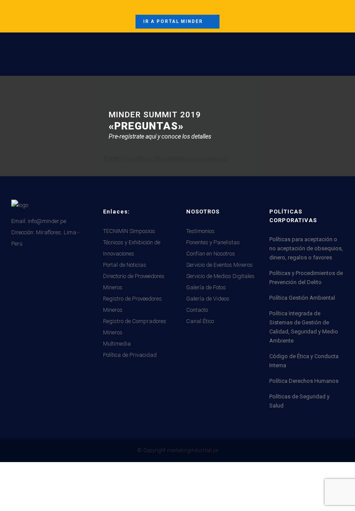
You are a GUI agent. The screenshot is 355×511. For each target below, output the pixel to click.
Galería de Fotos (206, 287)
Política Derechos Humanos (304, 381)
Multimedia (117, 343)
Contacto (197, 310)
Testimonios (200, 231)
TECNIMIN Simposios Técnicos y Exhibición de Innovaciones (131, 242)
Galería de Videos (207, 298)
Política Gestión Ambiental (302, 297)
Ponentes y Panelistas (213, 242)
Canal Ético (200, 321)
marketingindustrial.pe (192, 450)
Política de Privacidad (130, 355)
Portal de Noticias (124, 265)
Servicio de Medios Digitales (220, 276)
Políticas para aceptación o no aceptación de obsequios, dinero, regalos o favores (306, 248)
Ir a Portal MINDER (173, 21)
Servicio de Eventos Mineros (219, 265)
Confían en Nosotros (210, 253)
